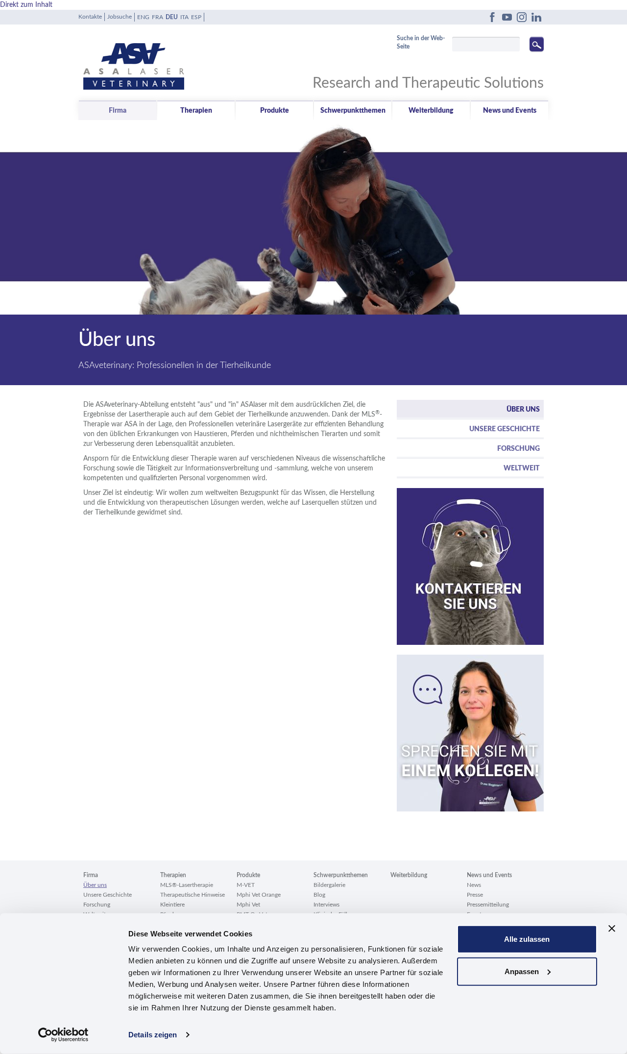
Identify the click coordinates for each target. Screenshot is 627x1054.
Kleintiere (172, 904)
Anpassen (522, 971)
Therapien (196, 110)
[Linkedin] (536, 17)
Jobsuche (119, 17)
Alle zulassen (527, 939)
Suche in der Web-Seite (421, 42)
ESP (196, 17)
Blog (319, 895)
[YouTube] (507, 17)
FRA (157, 17)
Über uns (523, 409)
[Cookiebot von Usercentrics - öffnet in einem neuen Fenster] (63, 1035)
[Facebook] (492, 17)
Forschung (518, 448)
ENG (143, 17)
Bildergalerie (329, 885)
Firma (117, 110)
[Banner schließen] (611, 928)
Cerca (537, 44)
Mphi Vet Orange (259, 895)
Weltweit (522, 468)
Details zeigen (152, 1034)
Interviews (326, 904)
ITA (184, 17)
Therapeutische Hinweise (192, 895)
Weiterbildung (431, 110)
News (474, 885)
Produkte (274, 110)
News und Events (509, 110)
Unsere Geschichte (504, 429)
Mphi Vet (248, 904)
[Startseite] (198, 59)
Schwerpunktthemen (353, 110)
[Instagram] (522, 17)
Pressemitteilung (488, 904)
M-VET (246, 885)
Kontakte (90, 17)
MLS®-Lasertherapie (186, 885)
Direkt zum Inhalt (26, 4)
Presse (475, 895)
